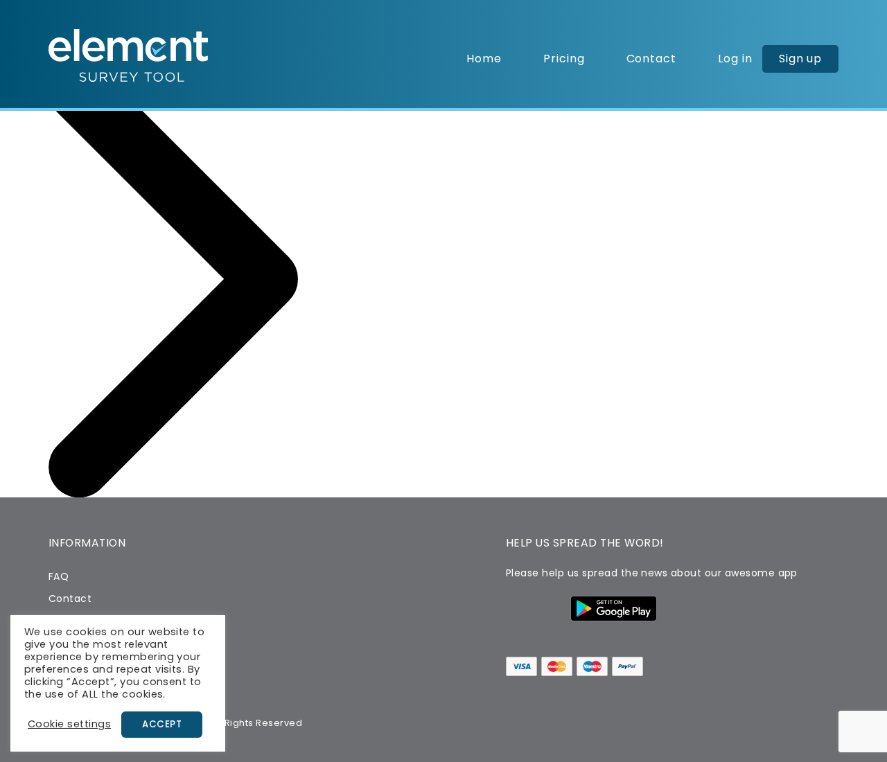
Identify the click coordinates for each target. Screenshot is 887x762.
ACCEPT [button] (162, 724)
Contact (651, 59)
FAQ (59, 576)
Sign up (801, 59)
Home (484, 59)
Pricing (564, 59)
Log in (735, 59)
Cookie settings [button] (69, 724)
